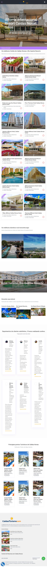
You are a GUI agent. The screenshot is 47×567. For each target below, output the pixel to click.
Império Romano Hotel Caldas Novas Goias (10, 186)
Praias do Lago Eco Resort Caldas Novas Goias (11, 103)
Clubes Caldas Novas (8, 473)
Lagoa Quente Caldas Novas (15, 546)
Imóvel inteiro (9, 80)
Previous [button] (2, 25)
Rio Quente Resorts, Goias (34, 252)
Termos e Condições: (5, 564)
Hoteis (5, 80)
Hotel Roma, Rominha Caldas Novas (10, 76)
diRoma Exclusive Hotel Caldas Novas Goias (33, 186)
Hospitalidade (7, 475)
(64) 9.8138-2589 (5, 558)
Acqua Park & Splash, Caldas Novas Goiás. (8, 470)
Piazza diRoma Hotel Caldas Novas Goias (34, 132)
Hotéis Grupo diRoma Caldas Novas (10, 134)
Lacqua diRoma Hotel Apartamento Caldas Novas (12, 159)
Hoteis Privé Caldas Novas (8, 106)
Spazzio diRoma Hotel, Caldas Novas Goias (10, 132)
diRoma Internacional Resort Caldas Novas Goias (33, 76)
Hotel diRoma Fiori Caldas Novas (16, 531)
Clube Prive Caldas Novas (23, 469)
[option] (13, 246)
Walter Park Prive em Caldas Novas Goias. (38, 470)
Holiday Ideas (6, 474)
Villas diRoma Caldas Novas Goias (12, 213)
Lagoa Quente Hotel (13, 545)
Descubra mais (4, 289)
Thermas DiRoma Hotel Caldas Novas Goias (33, 213)
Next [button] (45, 25)
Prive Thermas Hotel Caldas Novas (34, 103)
